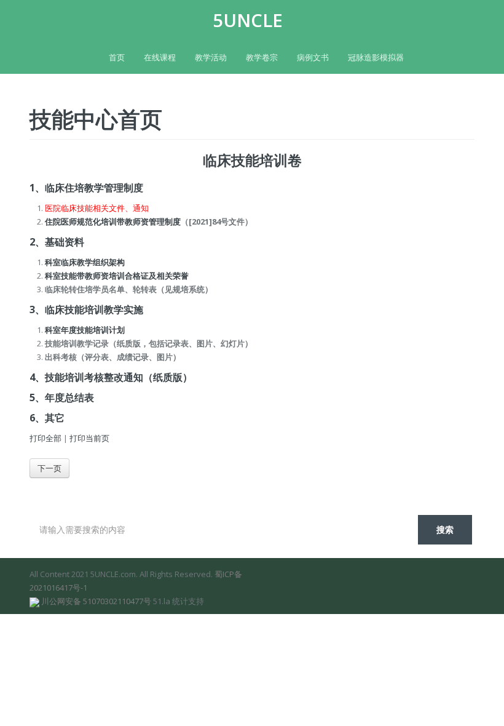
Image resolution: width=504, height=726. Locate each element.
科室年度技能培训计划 (85, 329)
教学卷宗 (262, 57)
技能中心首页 (96, 119)
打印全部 (45, 438)
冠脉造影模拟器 (376, 57)
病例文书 (313, 57)
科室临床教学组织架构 (85, 262)
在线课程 (160, 57)
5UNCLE (248, 20)
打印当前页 (89, 438)
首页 (117, 57)
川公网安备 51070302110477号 (96, 601)
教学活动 (211, 57)
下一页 (49, 468)
